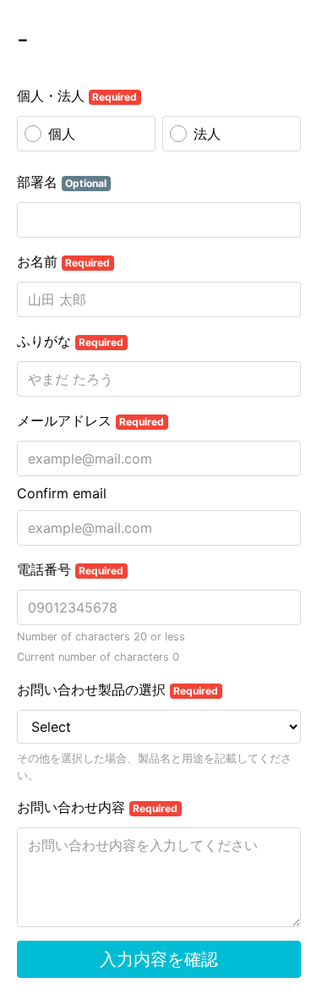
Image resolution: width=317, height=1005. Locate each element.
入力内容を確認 (159, 959)
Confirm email (62, 493)
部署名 (62, 181)
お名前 (64, 261)
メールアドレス (91, 420)
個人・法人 (77, 95)
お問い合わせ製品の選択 (118, 689)
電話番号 (70, 569)
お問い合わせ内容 (97, 807)
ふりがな (70, 340)
